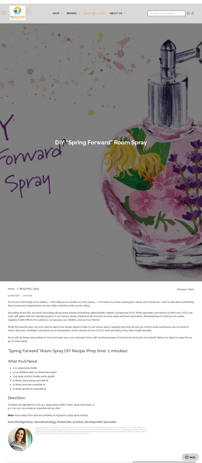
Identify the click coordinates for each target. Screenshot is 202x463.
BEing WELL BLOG (95, 13)
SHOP (56, 13)
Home (11, 289)
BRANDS (72, 13)
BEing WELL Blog (29, 289)
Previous (182, 289)
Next (191, 289)
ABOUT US (116, 13)
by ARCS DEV (14, 296)
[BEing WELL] (17, 13)
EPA (29, 312)
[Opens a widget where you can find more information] (190, 457)
